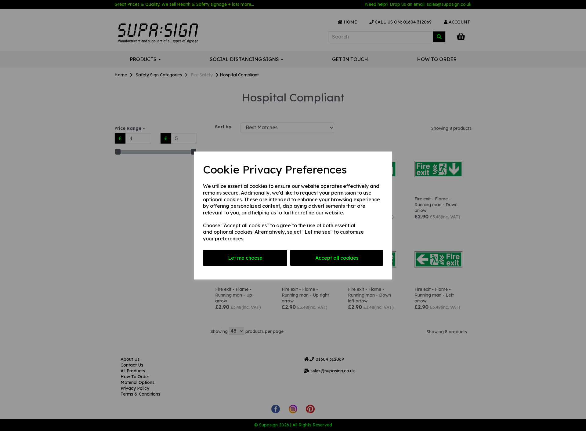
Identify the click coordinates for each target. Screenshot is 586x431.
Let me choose (245, 258)
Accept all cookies (336, 258)
